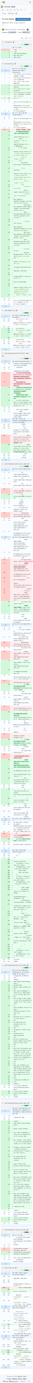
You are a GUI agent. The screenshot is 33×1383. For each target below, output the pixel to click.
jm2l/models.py (10, 310)
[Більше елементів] (30, 13)
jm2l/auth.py (9, 63)
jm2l (13, 7)
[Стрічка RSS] (3, 9)
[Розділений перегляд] (26, 38)
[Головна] (3, 2)
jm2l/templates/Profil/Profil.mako (17, 353)
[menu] (30, 38)
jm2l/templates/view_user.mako (15, 1229)
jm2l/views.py (9, 1267)
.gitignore (8, 42)
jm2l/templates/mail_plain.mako (16, 1103)
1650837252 (26, 32)
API (29, 1381)
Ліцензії (22, 1381)
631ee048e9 (12, 32)
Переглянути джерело (23, 19)
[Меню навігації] (30, 2)
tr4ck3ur (7, 7)
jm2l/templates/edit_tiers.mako (16, 464)
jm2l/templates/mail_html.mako (15, 965)
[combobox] (22, 38)
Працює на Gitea (12, 1376)
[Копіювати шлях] (13, 42)
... (3, 25)
